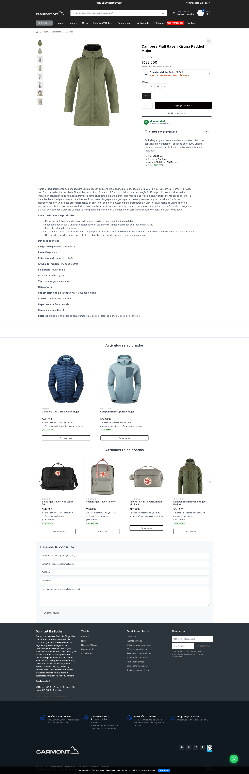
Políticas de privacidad (137, 657)
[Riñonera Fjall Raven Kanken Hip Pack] (146, 476)
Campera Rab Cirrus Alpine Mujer (60, 411)
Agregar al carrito (183, 105)
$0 (209, 13)
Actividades (143, 23)
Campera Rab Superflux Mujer (117, 411)
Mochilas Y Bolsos (102, 23)
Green (146, 96)
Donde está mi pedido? (199, 3)
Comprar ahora (178, 113)
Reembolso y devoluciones (139, 653)
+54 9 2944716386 (47, 693)
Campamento (125, 23)
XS (145, 86)
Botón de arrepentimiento (139, 645)
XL (165, 86)
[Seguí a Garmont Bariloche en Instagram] (195, 747)
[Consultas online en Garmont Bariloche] (181, 747)
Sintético (69, 32)
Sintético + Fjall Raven (166, 162)
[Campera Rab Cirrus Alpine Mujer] (66, 379)
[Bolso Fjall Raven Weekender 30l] (59, 476)
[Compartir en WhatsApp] (209, 41)
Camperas (56, 32)
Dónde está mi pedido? (137, 666)
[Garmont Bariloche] (50, 13)
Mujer (85, 23)
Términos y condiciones (137, 649)
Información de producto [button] (162, 131)
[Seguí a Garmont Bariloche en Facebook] (202, 747)
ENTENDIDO (164, 770)
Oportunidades (175, 22)
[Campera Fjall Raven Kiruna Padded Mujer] (39, 42)
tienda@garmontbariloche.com (52, 696)
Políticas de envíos (135, 662)
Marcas (160, 23)
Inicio (60, 23)
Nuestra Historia (134, 641)
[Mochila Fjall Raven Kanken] (102, 476)
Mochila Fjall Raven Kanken (101, 501)
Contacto (192, 23)
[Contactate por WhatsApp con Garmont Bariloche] (188, 747)
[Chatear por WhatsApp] (234, 759)
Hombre (73, 23)
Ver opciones (66, 438)
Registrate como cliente (138, 670)
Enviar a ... (45, 23)
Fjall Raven (159, 156)
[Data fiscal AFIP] (209, 748)
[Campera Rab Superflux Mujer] (124, 379)
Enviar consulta (51, 613)
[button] (177, 74)
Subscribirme (203, 646)
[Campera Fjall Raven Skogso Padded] (190, 476)
